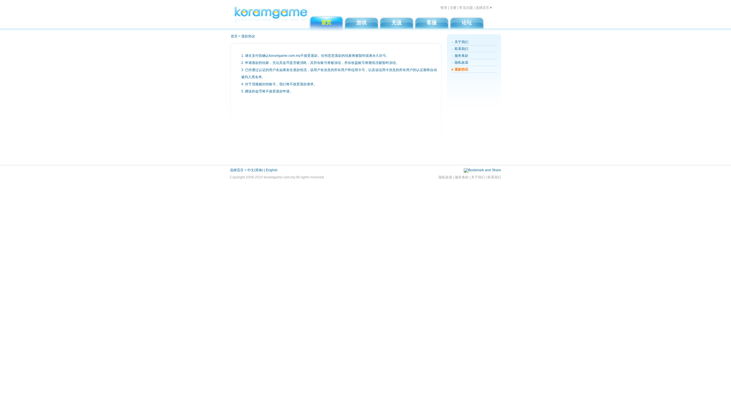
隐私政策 (461, 63)
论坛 (467, 22)
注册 (453, 8)
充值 (396, 22)
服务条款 (461, 56)
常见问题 (466, 8)
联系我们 (461, 49)
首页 (326, 22)
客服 (432, 22)
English (272, 170)
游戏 (361, 22)
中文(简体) (255, 170)
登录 (443, 8)
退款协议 (461, 69)
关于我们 (461, 42)
